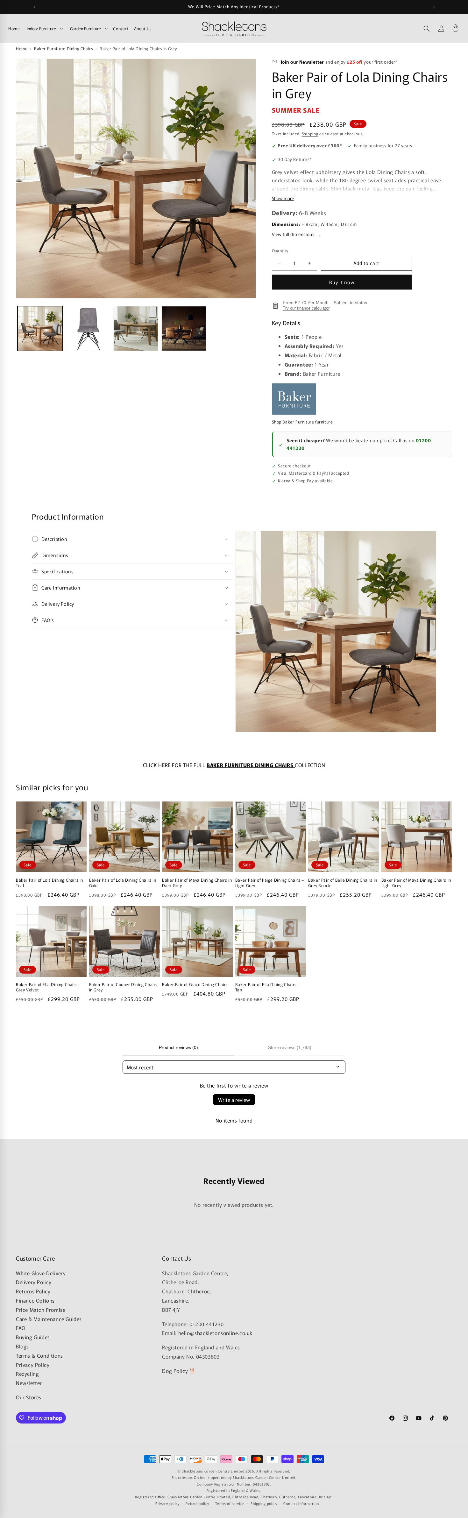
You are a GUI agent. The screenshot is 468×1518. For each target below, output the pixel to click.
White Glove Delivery (41, 1273)
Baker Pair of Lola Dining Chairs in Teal (49, 883)
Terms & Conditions (39, 1355)
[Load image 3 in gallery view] (135, 328)
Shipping (310, 133)
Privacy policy (167, 1503)
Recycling (27, 1373)
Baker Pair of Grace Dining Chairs (195, 984)
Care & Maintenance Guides (49, 1318)
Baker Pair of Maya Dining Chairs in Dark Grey (197, 883)
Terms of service (229, 1503)
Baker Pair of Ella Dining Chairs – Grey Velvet (48, 987)
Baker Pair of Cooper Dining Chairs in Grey (123, 987)
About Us (143, 28)
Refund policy (197, 1503)
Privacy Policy (32, 1364)
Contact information (301, 1503)
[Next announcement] (434, 7)
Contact (121, 28)
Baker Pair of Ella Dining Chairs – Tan (267, 987)
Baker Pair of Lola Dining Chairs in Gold (122, 883)
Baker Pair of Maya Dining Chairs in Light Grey (416, 883)
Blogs (22, 1346)
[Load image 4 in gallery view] (183, 328)
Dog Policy (175, 1371)
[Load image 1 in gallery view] (40, 328)
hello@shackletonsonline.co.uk (215, 1333)
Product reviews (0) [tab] (178, 1047)
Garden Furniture (85, 28)
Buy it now (342, 282)
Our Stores (28, 1397)
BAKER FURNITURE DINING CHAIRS (251, 765)
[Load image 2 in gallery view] (88, 328)
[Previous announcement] (34, 7)
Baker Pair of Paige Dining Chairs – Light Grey (269, 883)
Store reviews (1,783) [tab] (289, 1047)
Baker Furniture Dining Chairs (63, 48)
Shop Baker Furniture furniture (302, 422)
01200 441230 (206, 1323)
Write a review (234, 1099)
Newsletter (29, 1383)
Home (14, 28)
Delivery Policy (34, 1282)
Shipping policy (264, 1503)
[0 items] (455, 28)
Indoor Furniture (41, 28)
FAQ (20, 1328)
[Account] (441, 28)
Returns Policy (33, 1291)
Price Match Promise (40, 1309)
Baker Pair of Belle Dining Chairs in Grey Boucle (342, 883)
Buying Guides (33, 1337)
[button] (427, 29)
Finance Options (35, 1300)
